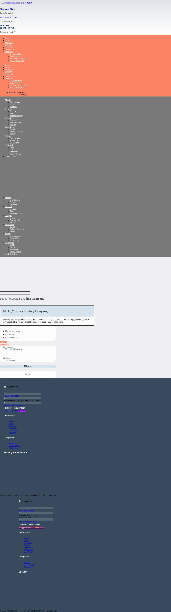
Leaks (12, 134)
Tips (11, 113)
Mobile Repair (14, 446)
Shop (7, 40)
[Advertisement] (75, 177)
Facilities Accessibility (19, 58)
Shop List (12, 426)
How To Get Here (17, 61)
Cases (12, 149)
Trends (12, 129)
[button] (5, 344)
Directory (9, 45)
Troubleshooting (16, 116)
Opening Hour (16, 54)
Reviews (13, 107)
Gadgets (8, 118)
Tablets (13, 125)
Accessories (9, 145)
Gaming (13, 120)
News (12, 104)
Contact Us (9, 49)
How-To (8, 109)
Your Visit (9, 52)
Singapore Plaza (7, 9)
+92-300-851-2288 (8, 17)
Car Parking (15, 56)
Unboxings (14, 143)
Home (7, 38)
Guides (13, 111)
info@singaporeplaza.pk (13, 405)
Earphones (14, 152)
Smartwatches (15, 122)
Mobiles (8, 100)
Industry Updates (17, 131)
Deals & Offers (11, 156)
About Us (9, 47)
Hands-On (14, 140)
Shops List (9, 43)
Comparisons (15, 102)
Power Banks (15, 154)
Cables (12, 147)
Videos (8, 136)
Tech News (9, 127)
